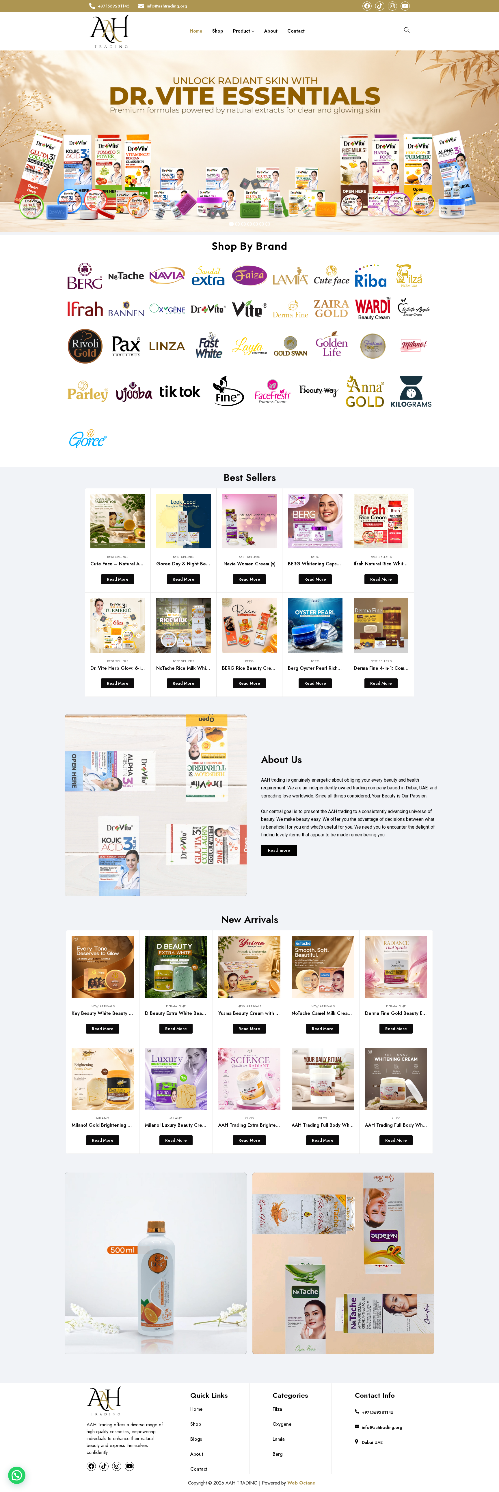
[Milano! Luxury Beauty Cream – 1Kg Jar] (176, 1079)
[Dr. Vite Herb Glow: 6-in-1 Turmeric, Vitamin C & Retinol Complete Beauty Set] (117, 625)
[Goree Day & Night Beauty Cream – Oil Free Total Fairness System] (183, 521)
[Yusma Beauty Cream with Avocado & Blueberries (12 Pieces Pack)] (249, 967)
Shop (217, 31)
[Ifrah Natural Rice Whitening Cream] (381, 521)
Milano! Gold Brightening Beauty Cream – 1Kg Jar (126, 1125)
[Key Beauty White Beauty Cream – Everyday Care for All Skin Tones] (103, 967)
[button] (16, 1475)
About (271, 31)
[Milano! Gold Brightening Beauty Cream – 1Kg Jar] (103, 1079)
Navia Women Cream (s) (249, 563)
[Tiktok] (379, 6)
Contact (296, 31)
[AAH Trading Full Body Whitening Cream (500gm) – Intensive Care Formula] (396, 1079)
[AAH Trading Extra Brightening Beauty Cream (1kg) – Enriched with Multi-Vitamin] (249, 1079)
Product (242, 31)
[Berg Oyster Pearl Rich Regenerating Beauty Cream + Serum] (315, 625)
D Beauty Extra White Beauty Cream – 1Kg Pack (197, 1013)
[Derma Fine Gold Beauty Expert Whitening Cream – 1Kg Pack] (396, 967)
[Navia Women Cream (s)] (249, 521)
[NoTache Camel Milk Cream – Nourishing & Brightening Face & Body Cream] (323, 967)
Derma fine (176, 1006)
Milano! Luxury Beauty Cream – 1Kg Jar (187, 1125)
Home (196, 31)
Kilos (249, 1118)
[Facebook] (367, 6)
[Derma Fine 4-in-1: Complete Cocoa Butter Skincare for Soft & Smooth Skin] (381, 625)
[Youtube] (405, 6)
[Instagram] (392, 6)
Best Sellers (118, 556)
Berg (315, 556)
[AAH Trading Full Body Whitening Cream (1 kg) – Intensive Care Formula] (323, 1079)
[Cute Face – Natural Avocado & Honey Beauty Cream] (117, 521)
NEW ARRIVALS (103, 1006)
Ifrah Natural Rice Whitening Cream (392, 563)
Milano (102, 1118)
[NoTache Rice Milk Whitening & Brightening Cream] (183, 625)
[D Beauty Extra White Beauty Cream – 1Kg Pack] (176, 967)
